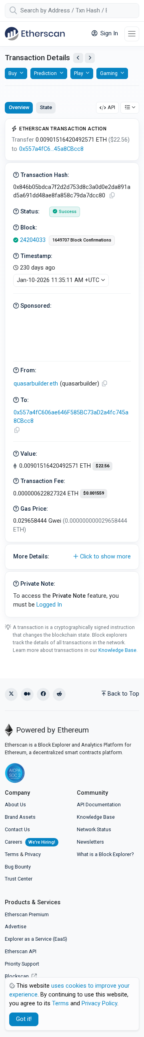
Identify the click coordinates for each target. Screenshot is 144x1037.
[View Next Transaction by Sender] (90, 58)
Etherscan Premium (27, 914)
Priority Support (22, 964)
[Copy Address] (104, 383)
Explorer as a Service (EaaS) (36, 939)
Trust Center (18, 879)
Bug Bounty (18, 867)
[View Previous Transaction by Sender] (78, 58)
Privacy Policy (99, 1003)
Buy (12, 73)
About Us (15, 805)
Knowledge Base (117, 650)
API (111, 107)
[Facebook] (43, 694)
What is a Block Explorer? (105, 854)
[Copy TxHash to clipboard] (112, 195)
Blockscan (17, 976)
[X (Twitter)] (11, 694)
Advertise (15, 926)
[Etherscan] (35, 33)
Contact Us (17, 829)
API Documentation (99, 805)
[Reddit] (59, 694)
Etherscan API (20, 951)
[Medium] (27, 694)
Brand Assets (20, 817)
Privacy (33, 854)
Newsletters (90, 842)
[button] (72, 556)
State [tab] (46, 107)
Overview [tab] (19, 107)
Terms (12, 854)
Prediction (45, 73)
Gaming (109, 73)
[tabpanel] (72, 367)
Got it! (24, 1019)
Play (78, 73)
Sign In (108, 33)
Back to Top (123, 693)
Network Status (94, 829)
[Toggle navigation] (131, 33)
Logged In (49, 604)
